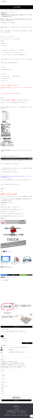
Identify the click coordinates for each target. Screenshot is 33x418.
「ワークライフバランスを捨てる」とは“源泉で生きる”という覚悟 (18, 347)
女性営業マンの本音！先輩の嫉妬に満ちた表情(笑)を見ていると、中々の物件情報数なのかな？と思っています (23, 306)
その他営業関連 (3, 13)
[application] (16, 158)
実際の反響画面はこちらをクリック (7, 202)
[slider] (31, 158)
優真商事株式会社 (16, 406)
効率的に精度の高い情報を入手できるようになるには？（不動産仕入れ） (11, 366)
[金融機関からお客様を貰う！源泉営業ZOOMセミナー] (27, 259)
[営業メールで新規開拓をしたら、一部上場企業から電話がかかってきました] (6, 259)
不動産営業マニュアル (4, 382)
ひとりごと (2, 378)
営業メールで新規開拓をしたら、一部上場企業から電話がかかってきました (5, 263)
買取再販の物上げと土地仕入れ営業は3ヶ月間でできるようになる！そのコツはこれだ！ (16, 263)
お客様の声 (2, 371)
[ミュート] (28, 158)
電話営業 (2, 391)
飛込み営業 (2, 393)
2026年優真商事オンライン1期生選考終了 (7, 361)
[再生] (1, 158)
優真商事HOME (11, 349)
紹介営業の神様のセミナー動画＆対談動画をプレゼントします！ (10, 364)
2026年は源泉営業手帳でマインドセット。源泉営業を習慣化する (10, 363)
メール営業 (2, 380)
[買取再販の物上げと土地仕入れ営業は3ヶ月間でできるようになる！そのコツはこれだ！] (16, 259)
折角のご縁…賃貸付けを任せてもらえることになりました (9, 367)
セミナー (2, 373)
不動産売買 (2, 384)
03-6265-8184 (13, 412)
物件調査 (2, 389)
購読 (2, 336)
